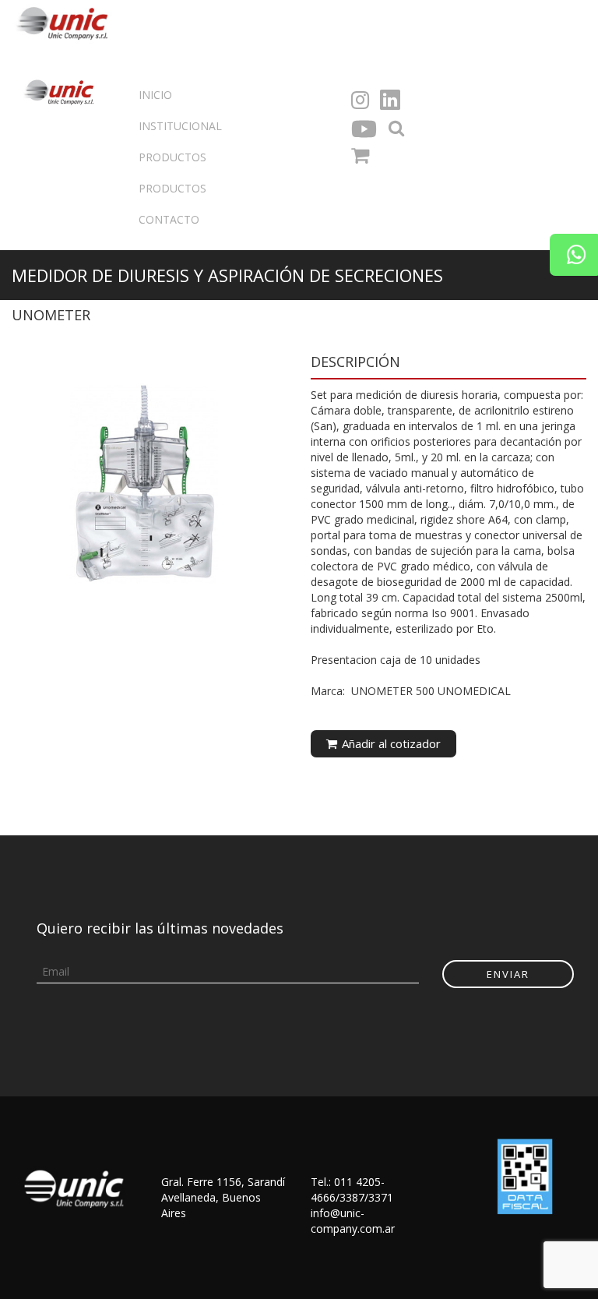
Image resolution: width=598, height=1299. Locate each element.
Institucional (180, 125)
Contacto (169, 219)
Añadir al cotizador (390, 743)
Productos (172, 188)
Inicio (155, 94)
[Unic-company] (66, 21)
